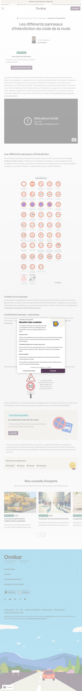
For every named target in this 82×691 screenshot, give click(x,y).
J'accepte (53, 371)
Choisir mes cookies (29, 371)
